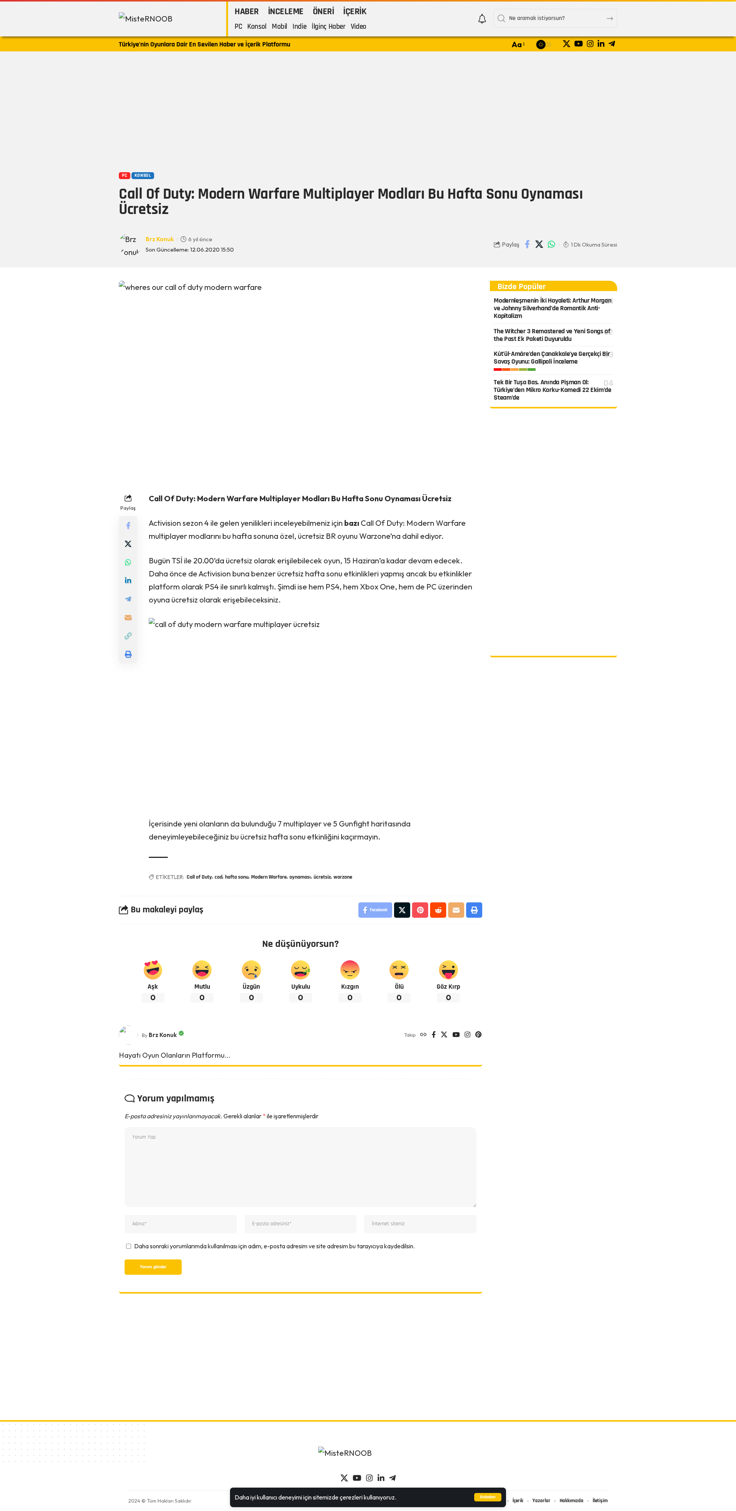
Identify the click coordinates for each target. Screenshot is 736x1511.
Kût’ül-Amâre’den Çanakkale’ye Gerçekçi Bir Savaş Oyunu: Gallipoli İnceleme (552, 357)
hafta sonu (236, 877)
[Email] (128, 617)
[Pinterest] (478, 1035)
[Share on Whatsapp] (551, 244)
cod (218, 877)
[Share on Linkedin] (128, 580)
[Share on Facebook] (527, 244)
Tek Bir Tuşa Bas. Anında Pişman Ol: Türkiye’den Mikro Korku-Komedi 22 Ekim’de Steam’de (552, 390)
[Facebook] (434, 1035)
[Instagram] (590, 43)
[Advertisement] (368, 111)
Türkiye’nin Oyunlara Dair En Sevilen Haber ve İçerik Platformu (204, 44)
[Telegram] (611, 43)
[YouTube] (578, 43)
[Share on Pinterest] (420, 910)
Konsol (143, 175)
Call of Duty (199, 877)
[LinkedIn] (601, 43)
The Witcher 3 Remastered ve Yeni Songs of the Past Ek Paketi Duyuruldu (552, 335)
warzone (343, 877)
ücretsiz (322, 877)
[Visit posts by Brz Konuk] (128, 1035)
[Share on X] (539, 244)
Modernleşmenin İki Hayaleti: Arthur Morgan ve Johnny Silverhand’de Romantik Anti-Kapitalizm (552, 308)
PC (124, 175)
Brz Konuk (160, 239)
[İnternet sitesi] (423, 1035)
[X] (566, 43)
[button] (487, 1497)
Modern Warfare (269, 877)
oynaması (300, 877)
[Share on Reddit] (438, 910)
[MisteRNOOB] (368, 1457)
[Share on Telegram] (128, 599)
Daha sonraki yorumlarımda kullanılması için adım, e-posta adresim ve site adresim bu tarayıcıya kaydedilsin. (274, 1246)
